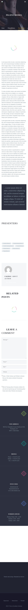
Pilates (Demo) (16, 248)
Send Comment (9, 394)
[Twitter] (4, 255)
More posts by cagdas (11, 282)
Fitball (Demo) (6, 248)
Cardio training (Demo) (8, 246)
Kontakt (22, 600)
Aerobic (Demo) (7, 243)
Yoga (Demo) (6, 251)
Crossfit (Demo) (20, 246)
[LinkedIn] (11, 255)
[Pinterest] (7, 255)
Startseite (17, 4)
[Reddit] (13, 255)
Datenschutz (15, 600)
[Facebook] (2, 255)
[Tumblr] (9, 255)
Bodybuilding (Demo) (18, 243)
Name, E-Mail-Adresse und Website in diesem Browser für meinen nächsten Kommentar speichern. (13, 378)
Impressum (6, 600)
